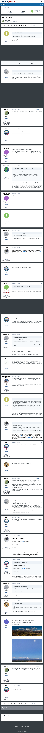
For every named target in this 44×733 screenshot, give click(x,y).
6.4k (7, 259)
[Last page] (28, 25)
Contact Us (27, 726)
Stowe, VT (8, 80)
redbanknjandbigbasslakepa (6, 148)
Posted (16, 29)
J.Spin (6, 247)
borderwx (6, 618)
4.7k (7, 140)
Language (17, 726)
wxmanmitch (6, 165)
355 (7, 161)
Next (26, 25)
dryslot (25, 32)
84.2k (7, 79)
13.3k (7, 223)
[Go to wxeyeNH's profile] (3, 21)
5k (6, 370)
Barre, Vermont (7, 473)
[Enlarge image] (20, 512)
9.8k (7, 121)
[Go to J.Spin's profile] (6, 251)
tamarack (6, 29)
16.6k (7, 41)
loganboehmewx (37, 11)
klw (6, 358)
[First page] (2, 25)
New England (15, 21)
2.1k (6, 177)
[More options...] (41, 29)
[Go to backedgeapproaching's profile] (6, 381)
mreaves (6, 460)
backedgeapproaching (28, 70)
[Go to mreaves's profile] (6, 464)
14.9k (7, 472)
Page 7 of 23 (33, 25)
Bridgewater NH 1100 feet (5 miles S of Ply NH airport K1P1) (6, 123)
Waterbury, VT (8, 260)
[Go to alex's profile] (6, 132)
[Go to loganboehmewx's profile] (32, 11)
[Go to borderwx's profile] (6, 621)
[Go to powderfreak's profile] (6, 71)
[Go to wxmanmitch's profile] (6, 169)
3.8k (7, 389)
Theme (22, 726)
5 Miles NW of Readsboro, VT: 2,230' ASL (6, 179)
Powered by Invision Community (22, 731)
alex (6, 128)
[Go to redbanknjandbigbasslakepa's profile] (6, 152)
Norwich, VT (8, 371)
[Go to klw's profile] (6, 362)
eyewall (6, 211)
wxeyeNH (8, 20)
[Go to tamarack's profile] (6, 33)
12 (23, 25)
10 (19, 25)
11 (21, 25)
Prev (4, 25)
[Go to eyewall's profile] (6, 215)
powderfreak (6, 67)
